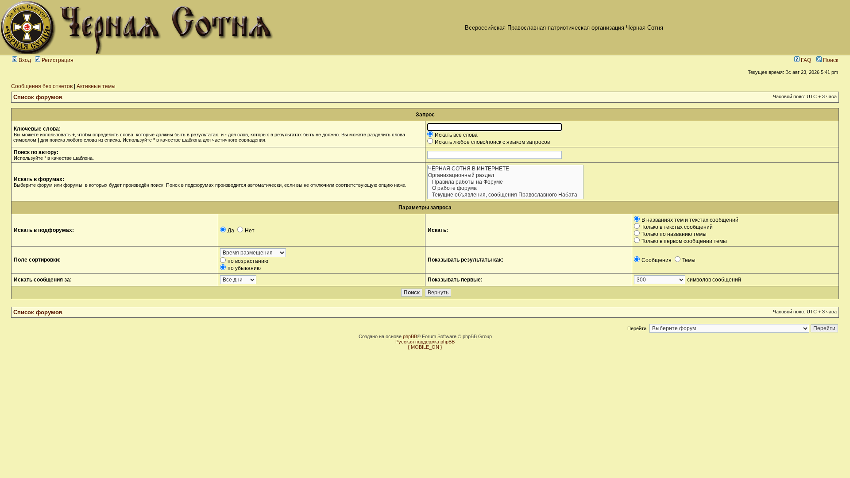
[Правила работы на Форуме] (505, 182)
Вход (24, 60)
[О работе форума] (505, 188)
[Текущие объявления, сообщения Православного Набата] (505, 195)
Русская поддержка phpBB (425, 341)
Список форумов (37, 97)
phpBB (410, 336)
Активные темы (96, 86)
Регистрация (56, 60)
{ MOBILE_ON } (425, 347)
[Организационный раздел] (505, 175)
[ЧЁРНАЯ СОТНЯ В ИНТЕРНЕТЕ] (505, 169)
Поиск (830, 60)
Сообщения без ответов (42, 86)
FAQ (805, 60)
